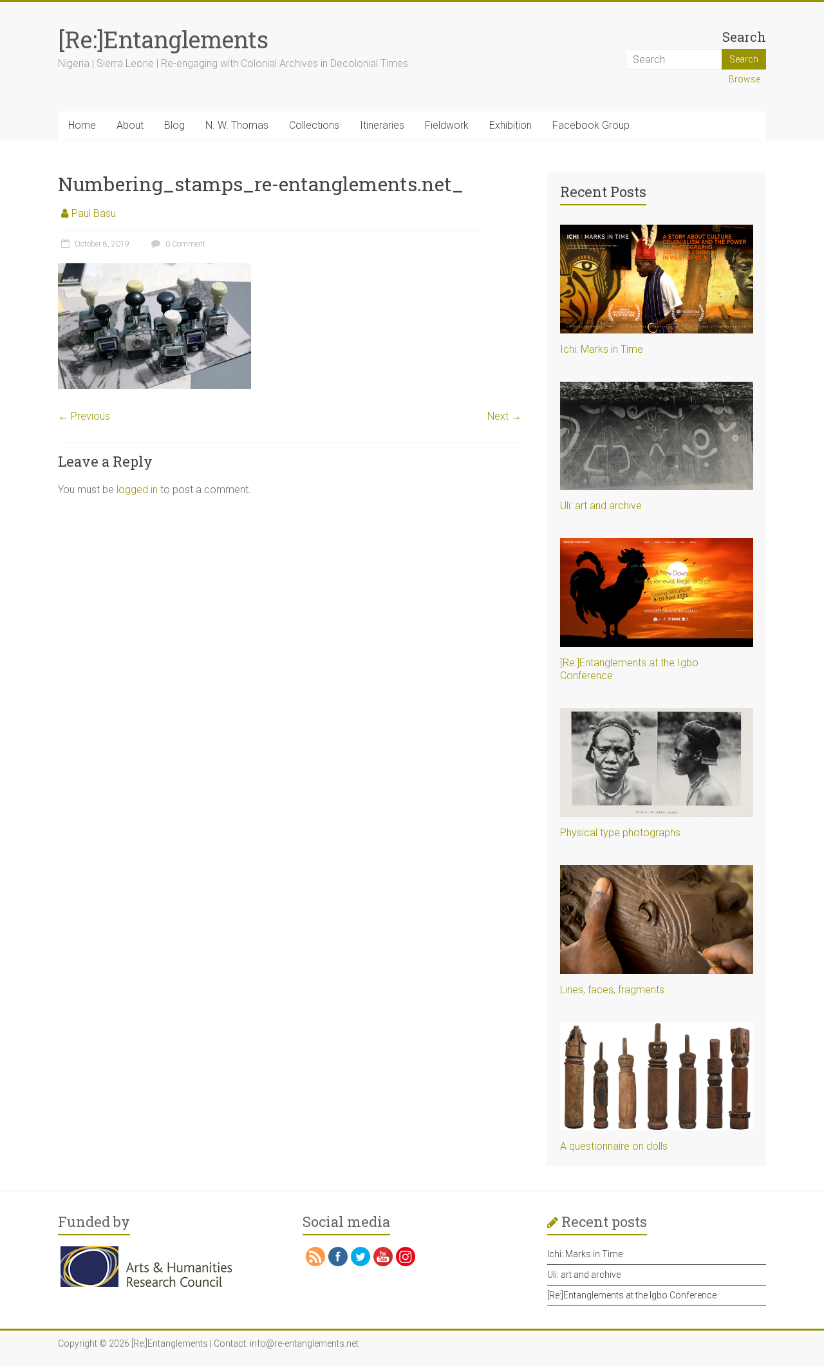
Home (82, 125)
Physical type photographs (620, 833)
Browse (744, 79)
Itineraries (382, 125)
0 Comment (184, 243)
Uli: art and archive (601, 506)
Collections (314, 125)
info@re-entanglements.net (304, 1343)
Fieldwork (447, 125)
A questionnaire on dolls (614, 1146)
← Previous (84, 416)
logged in (137, 489)
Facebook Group (591, 125)
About (130, 125)
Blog (174, 125)
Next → (504, 416)
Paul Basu (93, 213)
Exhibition (510, 125)
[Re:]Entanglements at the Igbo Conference (631, 1295)
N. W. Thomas (236, 125)
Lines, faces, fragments (612, 990)
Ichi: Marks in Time (601, 349)
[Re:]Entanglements (163, 39)
